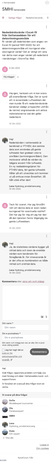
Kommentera (39, 351)
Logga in (44, 444)
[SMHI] (3, 17)
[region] (25, 52)
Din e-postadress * (11, 333)
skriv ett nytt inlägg (33, 281)
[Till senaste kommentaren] (48, 17)
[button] (42, 317)
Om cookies (42, 448)
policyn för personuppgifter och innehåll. (12, 356)
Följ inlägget (9, 77)
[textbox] (25, 300)
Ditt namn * (7, 323)
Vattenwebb (9, 2)
